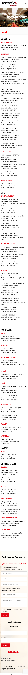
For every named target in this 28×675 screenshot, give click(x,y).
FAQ (2, 656)
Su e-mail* (4, 637)
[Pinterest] (15, 652)
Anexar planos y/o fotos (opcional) (10, 588)
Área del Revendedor (8, 661)
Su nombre (4, 630)
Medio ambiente (6, 659)
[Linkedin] (18, 652)
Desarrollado (6, 670)
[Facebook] (12, 652)
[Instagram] (9, 652)
